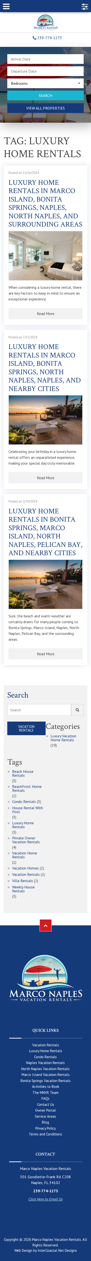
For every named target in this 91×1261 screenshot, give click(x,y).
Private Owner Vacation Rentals (26, 840)
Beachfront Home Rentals (27, 788)
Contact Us (45, 1104)
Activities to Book (45, 1086)
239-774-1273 (49, 38)
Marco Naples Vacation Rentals (45, 22)
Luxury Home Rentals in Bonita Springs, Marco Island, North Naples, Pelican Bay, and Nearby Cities (45, 532)
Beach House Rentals (22, 773)
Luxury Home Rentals (23, 825)
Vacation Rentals (26, 728)
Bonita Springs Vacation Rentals (46, 1080)
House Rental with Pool (27, 810)
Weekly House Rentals (23, 889)
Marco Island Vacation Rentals (46, 1074)
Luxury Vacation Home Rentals (63, 738)
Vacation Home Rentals (24, 855)
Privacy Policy (45, 1128)
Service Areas (45, 1116)
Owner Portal (45, 1110)
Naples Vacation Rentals (45, 1062)
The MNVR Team (45, 1092)
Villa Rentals (22, 881)
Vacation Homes (25, 868)
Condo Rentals (24, 802)
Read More (45, 313)
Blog (45, 1122)
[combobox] (45, 83)
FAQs (45, 1098)
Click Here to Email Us (45, 1199)
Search (15, 709)
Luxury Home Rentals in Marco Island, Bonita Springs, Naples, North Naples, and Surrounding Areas (45, 204)
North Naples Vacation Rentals (45, 1068)
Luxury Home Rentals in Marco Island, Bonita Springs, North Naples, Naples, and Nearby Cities (44, 368)
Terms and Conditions (45, 1134)
